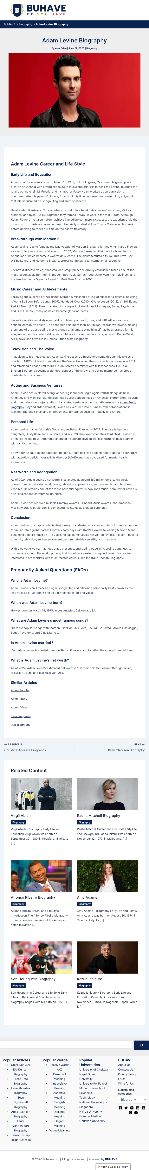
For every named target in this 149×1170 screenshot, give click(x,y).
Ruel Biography (20, 725)
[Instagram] (132, 1108)
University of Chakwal (93, 1069)
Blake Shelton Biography (107, 558)
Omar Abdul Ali (20, 1065)
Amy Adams (87, 897)
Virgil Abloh (21, 815)
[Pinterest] (130, 1112)
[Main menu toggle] (141, 10)
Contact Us (125, 1069)
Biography (25, 24)
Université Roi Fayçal (93, 1083)
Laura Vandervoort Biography (21, 1125)
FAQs (121, 1079)
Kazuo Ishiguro (89, 979)
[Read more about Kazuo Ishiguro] (107, 957)
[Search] (141, 1045)
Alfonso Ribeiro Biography (33, 897)
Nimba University (90, 1111)
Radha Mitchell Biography (98, 815)
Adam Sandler (20, 690)
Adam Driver (19, 707)
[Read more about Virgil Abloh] (41, 794)
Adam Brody (19, 699)
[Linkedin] (137, 1108)
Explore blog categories (126, 1091)
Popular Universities (89, 1062)
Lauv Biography (21, 716)
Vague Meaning (59, 1130)
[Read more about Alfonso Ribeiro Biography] (41, 875)
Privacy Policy (127, 1074)
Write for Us (126, 1083)
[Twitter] (126, 1108)
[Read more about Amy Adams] (107, 875)
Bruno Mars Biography (73, 339)
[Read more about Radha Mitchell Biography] (107, 794)
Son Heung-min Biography (33, 979)
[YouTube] (136, 1112)
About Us (124, 1065)
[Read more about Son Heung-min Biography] (41, 957)
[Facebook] (120, 1108)
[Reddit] (143, 1108)
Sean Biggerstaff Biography (21, 1102)
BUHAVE (9, 24)
